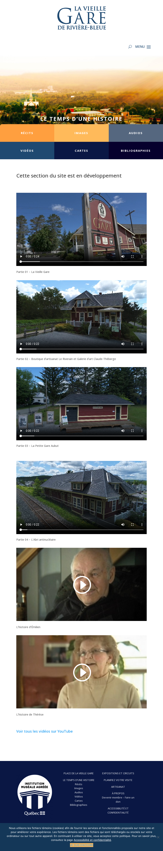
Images (78, 788)
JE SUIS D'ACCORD (81, 845)
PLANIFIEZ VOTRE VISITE (118, 780)
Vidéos (79, 796)
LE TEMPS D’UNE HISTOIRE (78, 780)
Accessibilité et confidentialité (92, 839)
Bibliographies (78, 805)
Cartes (79, 800)
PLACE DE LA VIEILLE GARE (79, 773)
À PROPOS (118, 793)
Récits (78, 784)
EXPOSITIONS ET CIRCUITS (118, 773)
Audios (79, 792)
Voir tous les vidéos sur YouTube (44, 731)
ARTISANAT (118, 787)
